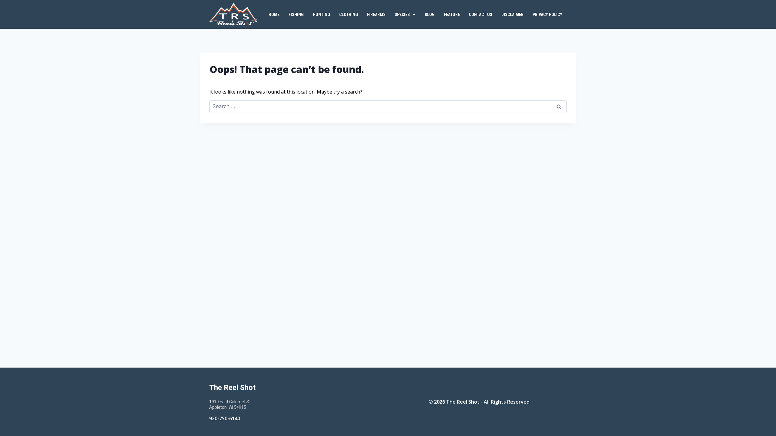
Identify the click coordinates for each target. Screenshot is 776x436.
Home (274, 14)
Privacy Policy (547, 14)
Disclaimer (512, 14)
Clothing (348, 14)
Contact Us (480, 14)
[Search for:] (388, 106)
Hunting (321, 14)
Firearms (376, 14)
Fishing (296, 14)
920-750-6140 (224, 418)
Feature (452, 14)
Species (402, 14)
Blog (430, 14)
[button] (405, 14)
